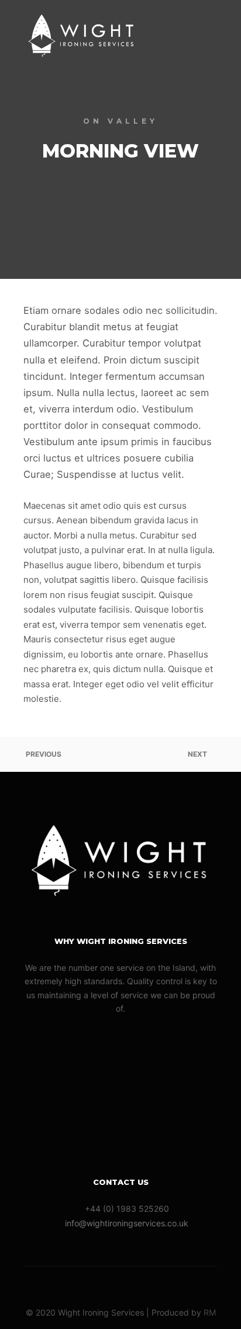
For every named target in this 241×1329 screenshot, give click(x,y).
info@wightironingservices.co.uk (126, 1223)
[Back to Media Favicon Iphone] (120, 754)
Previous (42, 754)
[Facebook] (120, 1282)
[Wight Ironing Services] (81, 33)
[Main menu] (207, 33)
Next (198, 754)
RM (210, 1312)
